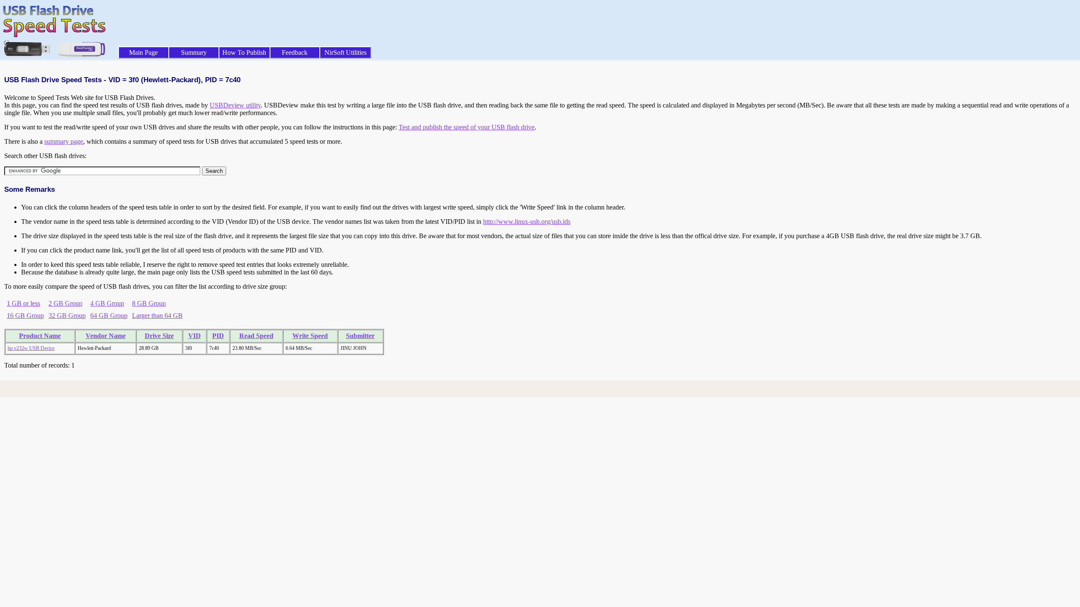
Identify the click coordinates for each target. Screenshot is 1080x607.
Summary (194, 52)
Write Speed (310, 335)
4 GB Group (107, 303)
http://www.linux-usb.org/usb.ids (526, 221)
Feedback (295, 52)
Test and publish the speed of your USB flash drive (467, 127)
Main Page (143, 52)
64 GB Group (108, 315)
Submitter (360, 335)
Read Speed (256, 335)
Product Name (40, 335)
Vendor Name (106, 335)
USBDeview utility (235, 105)
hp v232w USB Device (31, 348)
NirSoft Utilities (345, 52)
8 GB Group (149, 303)
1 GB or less (23, 303)
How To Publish (244, 52)
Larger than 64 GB (157, 315)
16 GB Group (25, 315)
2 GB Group (65, 303)
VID (194, 335)
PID (218, 335)
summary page (63, 141)
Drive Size (159, 335)
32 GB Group (67, 315)
